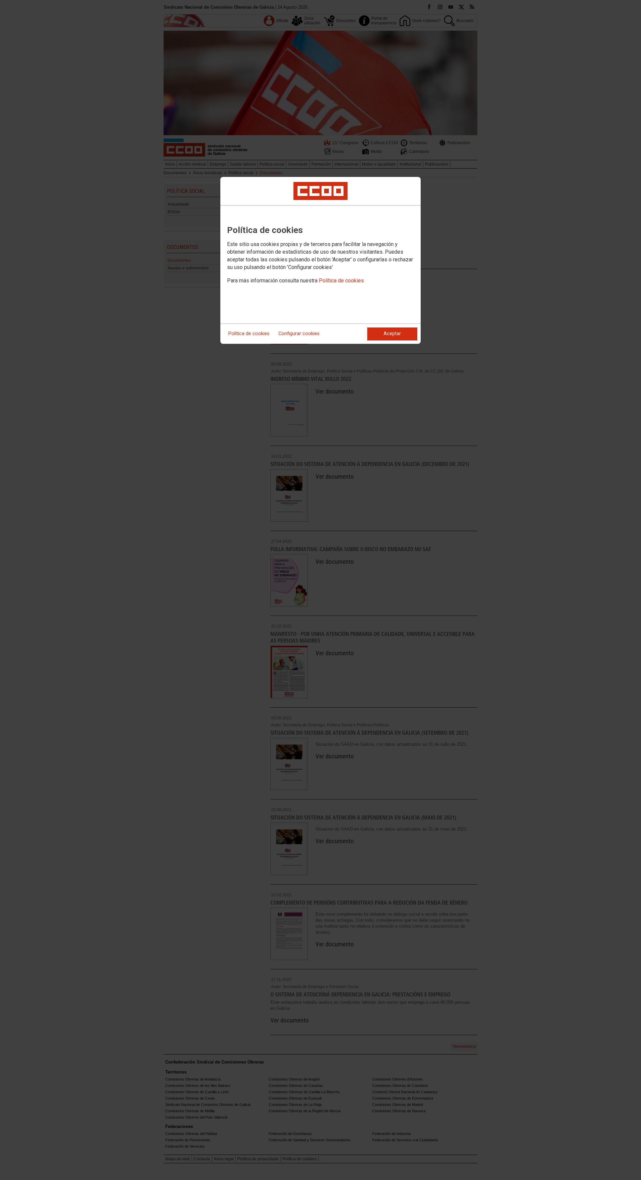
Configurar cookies (298, 333)
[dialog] (320, 260)
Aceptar (392, 333)
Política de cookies (341, 280)
